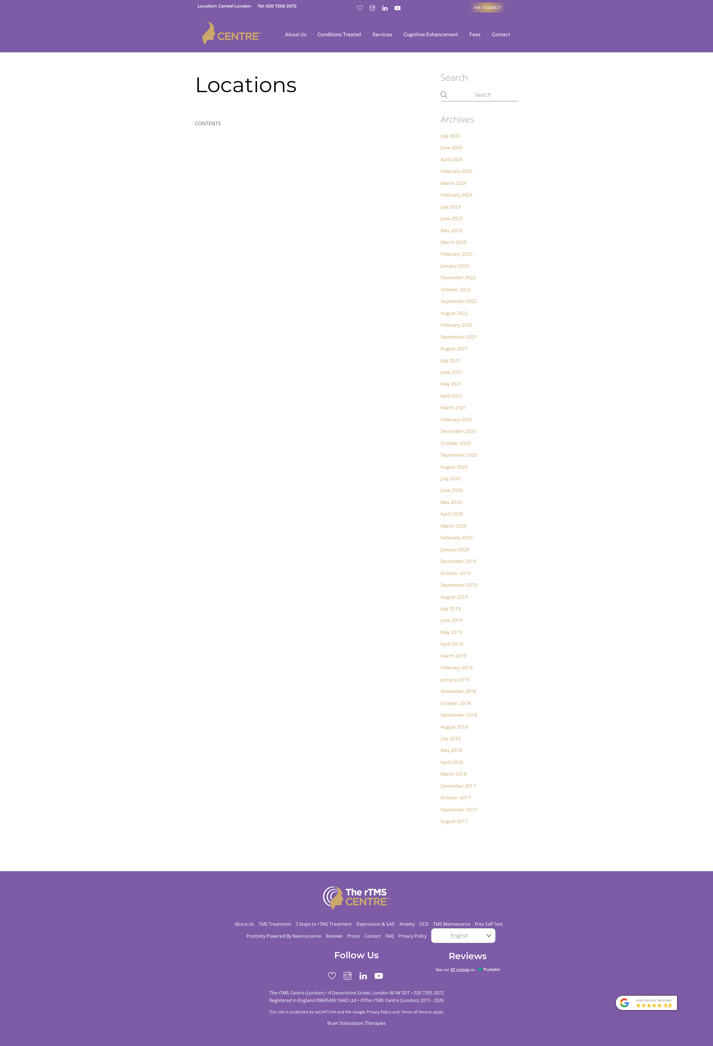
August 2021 (454, 348)
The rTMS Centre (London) (391, 1000)
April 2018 (452, 762)
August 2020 (454, 467)
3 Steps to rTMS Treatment (324, 924)
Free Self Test (489, 924)
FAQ (389, 936)
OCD (424, 924)
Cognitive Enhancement (431, 34)
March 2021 (454, 407)
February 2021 (457, 419)
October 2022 (456, 289)
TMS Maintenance (451, 924)
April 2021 (452, 396)
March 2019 (454, 656)
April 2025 (452, 159)
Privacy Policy (412, 936)
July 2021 (451, 360)
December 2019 (458, 561)
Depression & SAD (375, 924)
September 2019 (459, 585)
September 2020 (459, 455)
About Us (295, 34)
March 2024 (454, 183)
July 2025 (451, 136)
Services (382, 34)
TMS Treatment (275, 924)
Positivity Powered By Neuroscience (283, 936)
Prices (353, 936)
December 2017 (458, 786)
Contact (501, 34)
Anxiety (407, 924)
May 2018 (451, 750)
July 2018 (451, 738)
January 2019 (455, 679)
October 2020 (456, 443)
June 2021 (452, 372)
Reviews (334, 936)
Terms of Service (416, 1012)
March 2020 (454, 526)
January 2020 (455, 549)
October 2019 (456, 573)
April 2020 (452, 514)
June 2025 (452, 147)
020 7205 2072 (429, 993)
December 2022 (458, 277)
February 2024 (457, 195)
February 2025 (457, 171)
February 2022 (457, 325)
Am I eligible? (487, 7)
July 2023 (451, 207)
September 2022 (459, 301)
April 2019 (452, 644)
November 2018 (458, 691)
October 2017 (456, 797)
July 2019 (451, 608)
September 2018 (459, 715)
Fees (474, 34)
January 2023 (455, 266)
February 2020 (457, 537)
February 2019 (457, 667)
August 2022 (454, 313)
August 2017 (454, 821)
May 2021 (451, 384)
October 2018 (456, 703)
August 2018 (454, 727)
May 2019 (451, 632)
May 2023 (451, 230)
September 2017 (459, 809)
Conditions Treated (339, 34)
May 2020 (451, 502)
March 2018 (454, 774)
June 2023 (452, 218)
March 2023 (454, 242)
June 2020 (452, 490)
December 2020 (458, 431)
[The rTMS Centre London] (228, 43)
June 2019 (452, 620)
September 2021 (459, 337)
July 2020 (451, 478)
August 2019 (454, 597)
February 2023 (457, 254)
